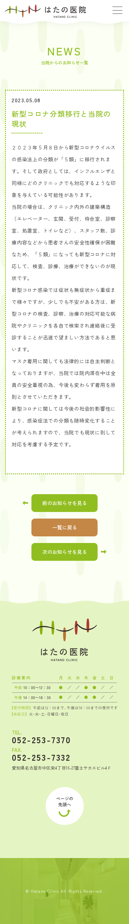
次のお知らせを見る (64, 551)
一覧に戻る (64, 527)
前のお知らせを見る (64, 502)
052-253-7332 (41, 757)
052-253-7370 (41, 739)
